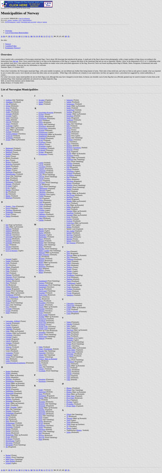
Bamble (8, 154)
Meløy (41, 247)
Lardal (41, 163)
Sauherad (69, 120)
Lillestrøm (42, 192)
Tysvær (69, 293)
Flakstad (8, 275)
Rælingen (42, 425)
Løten (41, 218)
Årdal (68, 424)
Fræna (8, 293)
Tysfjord (69, 289)
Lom (40, 198)
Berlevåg (9, 164)
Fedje (7, 263)
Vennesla (69, 340)
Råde (40, 439)
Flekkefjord (10, 279)
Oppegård (42, 353)
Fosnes (8, 291)
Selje (68, 126)
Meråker (41, 249)
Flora (7, 283)
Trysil (68, 277)
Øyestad (69, 402)
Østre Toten (70, 396)
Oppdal (41, 351)
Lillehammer (43, 188)
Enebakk (9, 241)
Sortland (69, 173)
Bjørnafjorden (10, 174)
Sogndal (69, 163)
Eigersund (9, 237)
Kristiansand (43, 132)
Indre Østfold (10, 461)
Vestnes (69, 348)
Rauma (41, 398)
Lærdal (41, 220)
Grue (7, 359)
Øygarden (69, 404)
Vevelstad (69, 356)
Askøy (8, 124)
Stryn (68, 203)
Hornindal (9, 427)
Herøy (8, 403)
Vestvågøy (70, 354)
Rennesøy (42, 406)
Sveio (68, 217)
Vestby (68, 346)
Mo (40, 257)
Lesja (40, 181)
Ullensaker (70, 303)
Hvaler (8, 437)
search (18, 22)
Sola (68, 167)
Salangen (69, 100)
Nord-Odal (42, 323)
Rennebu (42, 404)
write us (39, 22)
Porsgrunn (42, 381)
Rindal (41, 408)
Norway (8, 44)
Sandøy (69, 114)
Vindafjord (70, 362)
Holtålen (9, 425)
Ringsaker (42, 414)
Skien (68, 144)
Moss (40, 268)
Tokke (68, 263)
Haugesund (10, 393)
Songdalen (70, 171)
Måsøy (41, 272)
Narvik (41, 289)
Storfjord (69, 197)
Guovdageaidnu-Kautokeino (15, 363)
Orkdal (41, 355)
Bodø (7, 178)
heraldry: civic (17, 20)
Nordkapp (42, 321)
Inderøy (8, 457)
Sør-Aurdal (70, 231)
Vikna (68, 360)
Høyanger (9, 443)
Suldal (68, 207)
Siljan (68, 134)
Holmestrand (10, 423)
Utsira (68, 313)
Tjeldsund (69, 259)
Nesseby (42, 305)
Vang (68, 328)
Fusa (7, 307)
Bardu (8, 156)
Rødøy (41, 427)
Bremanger (9, 182)
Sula (68, 205)
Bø (7, 192)
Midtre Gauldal (44, 251)
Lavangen (42, 167)
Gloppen (9, 343)
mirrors (45, 22)
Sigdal (68, 132)
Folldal (8, 287)
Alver (8, 108)
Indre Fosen (10, 459)
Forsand (8, 289)
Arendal (8, 116)
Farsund (8, 259)
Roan (40, 420)
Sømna (68, 227)
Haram (8, 383)
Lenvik (41, 179)
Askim (8, 120)
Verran (68, 344)
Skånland (69, 155)
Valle (68, 326)
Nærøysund (43, 291)
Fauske (8, 261)
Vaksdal (69, 324)
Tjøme (68, 261)
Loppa (41, 200)
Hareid (8, 385)
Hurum (8, 433)
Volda (68, 366)
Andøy (8, 112)
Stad (68, 177)
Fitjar (7, 269)
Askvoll (8, 122)
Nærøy (41, 334)
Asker (8, 118)
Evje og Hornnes (11, 251)
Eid (7, 225)
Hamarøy (9, 379)
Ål (67, 416)
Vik (67, 358)
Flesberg (9, 281)
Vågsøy (69, 374)
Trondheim (70, 275)
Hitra (7, 409)
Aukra (8, 128)
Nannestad (42, 287)
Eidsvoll (8, 235)
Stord (68, 191)
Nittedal (41, 311)
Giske (8, 331)
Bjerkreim (9, 172)
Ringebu (42, 410)
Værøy (68, 370)
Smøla (68, 157)
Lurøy (41, 206)
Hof (7, 417)
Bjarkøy (8, 170)
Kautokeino (43, 118)
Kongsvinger (43, 128)
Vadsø (68, 322)
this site (15, 61)
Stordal (68, 193)
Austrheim (9, 138)
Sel (67, 122)
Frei (7, 297)
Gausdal (8, 327)
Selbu (68, 124)
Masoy (41, 239)
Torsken (69, 267)
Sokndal (69, 165)
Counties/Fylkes (11, 46)
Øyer (68, 400)
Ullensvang (70, 305)
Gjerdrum (9, 335)
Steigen (69, 183)
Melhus (41, 245)
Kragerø (41, 130)
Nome (41, 313)
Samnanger (70, 104)
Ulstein (68, 307)
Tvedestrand (70, 283)
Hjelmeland (10, 413)
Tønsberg (69, 295)
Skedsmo (69, 140)
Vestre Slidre (70, 350)
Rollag (41, 422)
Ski (67, 142)
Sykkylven (70, 223)
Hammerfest (10, 381)
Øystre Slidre (71, 406)
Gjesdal (8, 339)
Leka (40, 175)
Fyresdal (9, 309)
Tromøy (69, 271)
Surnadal (69, 215)
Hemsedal (9, 401)
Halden (8, 373)
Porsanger (42, 379)
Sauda (68, 118)
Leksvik (41, 177)
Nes (40, 297)
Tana (68, 251)
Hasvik (8, 389)
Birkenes (9, 168)
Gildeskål (9, 329)
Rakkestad (42, 392)
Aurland (8, 132)
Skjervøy (69, 150)
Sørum (68, 241)
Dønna (8, 216)
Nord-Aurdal (43, 315)
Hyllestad (9, 439)
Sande (68, 106)
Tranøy (68, 269)
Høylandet (9, 445)
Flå (7, 285)
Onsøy (41, 349)
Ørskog (69, 392)
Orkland (41, 357)
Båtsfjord (9, 198)
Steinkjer (69, 185)
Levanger (42, 182)
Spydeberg (70, 175)
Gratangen (9, 353)
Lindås (41, 196)
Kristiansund (13, 297)
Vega (68, 336)
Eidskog (8, 233)
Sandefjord (70, 110)
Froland (8, 301)
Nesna (41, 301)
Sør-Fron (69, 235)
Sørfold (69, 233)
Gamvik (8, 323)
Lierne (41, 186)
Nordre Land (43, 329)
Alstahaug (9, 102)
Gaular (8, 325)
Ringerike (42, 412)
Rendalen (42, 402)
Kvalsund (42, 138)
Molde (41, 263)
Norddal (41, 317)
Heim (7, 395)
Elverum (9, 239)
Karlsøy (41, 114)
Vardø (68, 332)
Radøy (41, 390)
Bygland (9, 186)
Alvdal (8, 106)
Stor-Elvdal (70, 195)
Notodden (42, 332)
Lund (40, 202)
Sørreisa (69, 239)
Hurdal (8, 431)
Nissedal (42, 309)
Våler (68, 378)
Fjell (7, 273)
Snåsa (68, 161)
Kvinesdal (42, 146)
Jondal (41, 102)
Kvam (41, 140)
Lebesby (42, 169)
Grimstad (9, 355)
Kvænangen (43, 154)
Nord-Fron (42, 319)
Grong (8, 357)
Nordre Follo (43, 327)
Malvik (41, 229)
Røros (41, 431)
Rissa (40, 416)
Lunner (41, 204)
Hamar (8, 377)
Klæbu (41, 124)
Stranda (69, 201)
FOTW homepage (10, 22)
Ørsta (68, 394)
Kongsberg (42, 126)
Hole (7, 421)
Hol (7, 419)
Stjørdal (69, 187)
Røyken (41, 435)
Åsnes (68, 432)
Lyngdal (41, 210)
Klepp (41, 122)
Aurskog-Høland (11, 134)
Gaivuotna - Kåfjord (13, 321)
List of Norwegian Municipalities (16, 33)
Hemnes (8, 399)
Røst (40, 433)
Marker (41, 233)
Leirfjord (42, 173)
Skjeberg (69, 148)
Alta (7, 104)
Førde (8, 313)
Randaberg (42, 396)
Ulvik (68, 309)
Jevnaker (42, 100)
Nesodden (42, 303)
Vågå (68, 376)
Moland (41, 264)
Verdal (68, 342)
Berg (7, 160)
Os (40, 361)
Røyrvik (41, 437)
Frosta (8, 303)
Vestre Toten (70, 352)
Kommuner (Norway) (12, 48)
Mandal (41, 231)
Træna (68, 281)
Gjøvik (8, 341)
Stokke (68, 189)
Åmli (68, 420)
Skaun (68, 138)
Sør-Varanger (71, 243)
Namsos (41, 283)
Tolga (68, 265)
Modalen (42, 259)
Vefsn (68, 334)
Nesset (41, 307)
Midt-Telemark (44, 255)
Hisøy (8, 407)
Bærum (8, 190)
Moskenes (42, 266)
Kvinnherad (43, 148)
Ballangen (9, 150)
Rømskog (42, 429)
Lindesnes (42, 194)
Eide (7, 227)
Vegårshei (69, 338)
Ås (67, 426)
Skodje (68, 154)
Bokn (7, 180)
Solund (68, 169)
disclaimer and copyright (28, 22)
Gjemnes (9, 333)
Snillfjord (69, 159)
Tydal (68, 285)
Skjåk (68, 152)
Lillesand (42, 190)
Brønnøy (9, 184)
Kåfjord (41, 144)
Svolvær (69, 221)
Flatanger (9, 277)
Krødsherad (43, 136)
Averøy (8, 140)
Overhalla (42, 371)
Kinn (40, 120)
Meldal (41, 243)
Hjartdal (8, 411)
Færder (8, 311)
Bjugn (8, 176)
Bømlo (8, 196)
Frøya (8, 305)
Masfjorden (43, 237)
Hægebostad (10, 441)
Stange (68, 179)
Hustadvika (10, 435)
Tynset (68, 287)
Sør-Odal (69, 237)
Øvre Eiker (70, 398)
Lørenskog (42, 216)
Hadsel (8, 371)
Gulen (8, 361)
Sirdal (68, 136)
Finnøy (8, 267)
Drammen (9, 210)
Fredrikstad (9, 295)
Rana (40, 394)
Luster (41, 208)
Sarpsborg (70, 116)
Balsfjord (9, 152)
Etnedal (8, 247)
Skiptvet (69, 146)
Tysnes (68, 291)
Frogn (8, 299)
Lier (40, 184)
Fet (7, 265)
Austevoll (9, 136)
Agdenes (9, 100)
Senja (68, 130)
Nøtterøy (42, 338)
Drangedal (9, 212)
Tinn (68, 257)
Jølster (41, 104)
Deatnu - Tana (11, 206)
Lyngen (41, 212)
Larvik (41, 165)
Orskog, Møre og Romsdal (48, 359)
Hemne (8, 397)
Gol (7, 345)
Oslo (40, 365)
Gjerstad (8, 337)
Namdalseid (43, 281)
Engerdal (9, 243)
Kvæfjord (42, 142)
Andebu (8, 110)
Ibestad (8, 455)
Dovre (8, 208)
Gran (7, 349)
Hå (7, 447)
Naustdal (42, 293)
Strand (68, 199)
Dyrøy (8, 214)
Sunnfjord (69, 213)
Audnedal (9, 126)
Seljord (68, 128)
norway (10, 20)
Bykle (8, 188)
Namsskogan (43, 285)
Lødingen (42, 214)
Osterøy (41, 369)
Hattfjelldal (9, 391)
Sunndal (69, 211)
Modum (41, 261)
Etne (7, 245)
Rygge (41, 424)
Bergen (8, 162)
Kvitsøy (41, 152)
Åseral (68, 428)
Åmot (68, 422)
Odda (40, 347)
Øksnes (69, 388)
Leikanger (42, 171)
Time (68, 253)
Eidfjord (8, 229)
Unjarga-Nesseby (72, 311)
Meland (41, 241)
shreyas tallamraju (24, 18)
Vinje (68, 364)
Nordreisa (42, 325)
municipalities (27, 20)
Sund (68, 209)
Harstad (8, 387)
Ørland (68, 390)
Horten (8, 429)
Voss (68, 368)
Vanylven (69, 330)
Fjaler (8, 271)
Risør (40, 418)
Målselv (41, 270)
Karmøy (41, 116)
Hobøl (8, 415)
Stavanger (69, 181)
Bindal (8, 166)
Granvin (8, 347)
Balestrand (9, 148)
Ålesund (69, 418)
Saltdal (68, 102)
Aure (7, 130)
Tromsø (69, 273)
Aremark (9, 114)
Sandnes (69, 112)
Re (40, 400)
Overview (8, 31)
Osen (40, 367)
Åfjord (68, 414)
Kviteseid (42, 150)
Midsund (42, 253)
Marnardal (42, 235)
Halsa (8, 375)
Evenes (8, 249)
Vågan (68, 372)
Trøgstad (69, 279)
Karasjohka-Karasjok (46, 113)
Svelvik (69, 219)
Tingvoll (69, 255)
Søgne (68, 225)
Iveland (8, 463)
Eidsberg (9, 231)
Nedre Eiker (43, 295)
